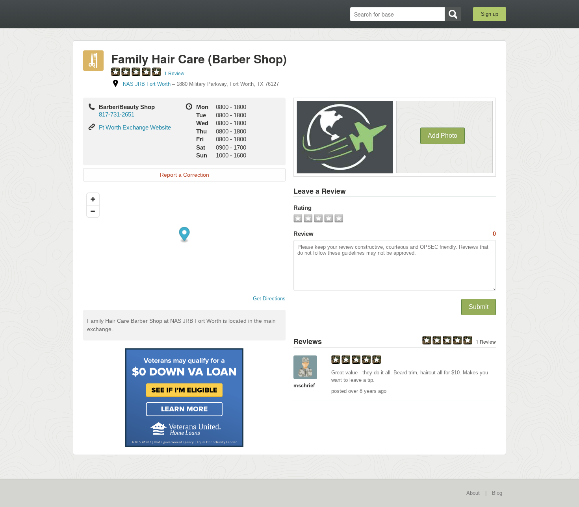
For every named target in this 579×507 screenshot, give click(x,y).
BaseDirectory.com (130, 13)
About (473, 493)
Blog (497, 493)
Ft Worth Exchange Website (135, 127)
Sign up (489, 14)
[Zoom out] (93, 211)
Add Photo (442, 135)
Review (394, 233)
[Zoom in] (93, 199)
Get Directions (269, 299)
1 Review (174, 73)
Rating (302, 207)
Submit (478, 306)
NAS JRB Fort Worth (147, 84)
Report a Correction (184, 175)
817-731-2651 (116, 114)
